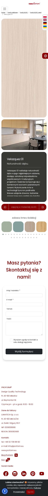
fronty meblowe (13, 12)
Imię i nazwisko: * (13, 290)
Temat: (9, 309)
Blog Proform (7, 455)
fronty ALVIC (24, 12)
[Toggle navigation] (4, 8)
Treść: (9, 319)
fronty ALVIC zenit (35, 12)
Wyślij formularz (24, 351)
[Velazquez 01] (24, 67)
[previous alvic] (5, 207)
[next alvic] (42, 207)
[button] (3, 234)
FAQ (3, 460)
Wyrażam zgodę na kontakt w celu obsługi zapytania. (26, 341)
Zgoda (30, 492)
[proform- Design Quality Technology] (23, 3)
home (3, 12)
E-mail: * (10, 300)
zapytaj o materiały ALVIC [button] (24, 207)
